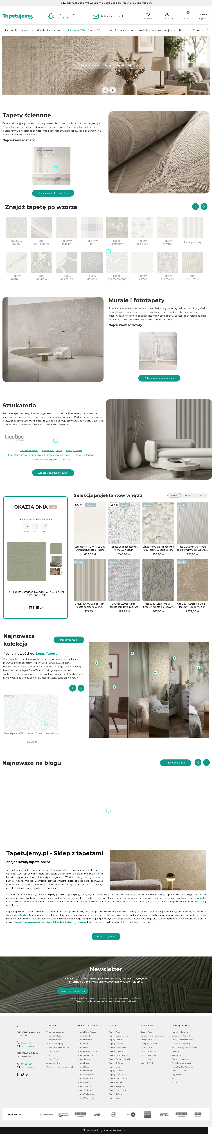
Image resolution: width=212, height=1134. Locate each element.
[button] (204, 14)
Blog (174, 1078)
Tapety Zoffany (116, 1094)
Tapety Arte (114, 1032)
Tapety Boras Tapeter (118, 1036)
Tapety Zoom (115, 1098)
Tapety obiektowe (54, 1040)
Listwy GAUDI (147, 1047)
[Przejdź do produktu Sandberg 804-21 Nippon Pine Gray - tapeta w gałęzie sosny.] (158, 523)
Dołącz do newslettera (72, 991)
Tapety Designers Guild (119, 1059)
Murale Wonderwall (86, 1098)
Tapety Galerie (115, 1071)
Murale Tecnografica (86, 1074)
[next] (112, 90)
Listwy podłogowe (84, 455)
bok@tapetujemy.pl (30, 1046)
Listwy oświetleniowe (58, 455)
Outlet (49, 1055)
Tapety (174, 495)
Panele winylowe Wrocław (58, 1067)
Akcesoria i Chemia (54, 1063)
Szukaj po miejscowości (182, 1040)
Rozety (67, 459)
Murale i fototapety (54, 1043)
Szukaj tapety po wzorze (57, 1047)
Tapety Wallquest (116, 1086)
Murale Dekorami (85, 1040)
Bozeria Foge (146, 1032)
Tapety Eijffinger (116, 1063)
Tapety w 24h (52, 1051)
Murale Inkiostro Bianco (88, 1051)
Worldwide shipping (181, 1043)
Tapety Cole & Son (117, 1051)
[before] (105, 90)
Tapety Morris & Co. (117, 1074)
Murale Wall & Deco (86, 1078)
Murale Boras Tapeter (87, 1032)
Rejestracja (176, 1055)
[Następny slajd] (204, 206)
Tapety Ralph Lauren (118, 1078)
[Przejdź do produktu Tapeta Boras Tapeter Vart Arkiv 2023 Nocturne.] (124, 523)
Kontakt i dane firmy (181, 1032)
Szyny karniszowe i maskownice (25, 455)
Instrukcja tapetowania (182, 1067)
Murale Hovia (83, 1047)
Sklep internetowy (103, 1130)
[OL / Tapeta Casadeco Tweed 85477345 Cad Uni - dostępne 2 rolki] (26, 562)
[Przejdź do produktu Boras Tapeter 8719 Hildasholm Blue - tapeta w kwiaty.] (31, 712)
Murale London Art (86, 1055)
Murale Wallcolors (85, 1086)
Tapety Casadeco (116, 1043)
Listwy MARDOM (148, 1055)
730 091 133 (26, 1043)
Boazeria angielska (52, 450)
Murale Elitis (83, 1043)
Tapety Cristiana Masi (118, 1055)
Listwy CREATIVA (149, 1040)
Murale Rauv (83, 1067)
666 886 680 (27, 1064)
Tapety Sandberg (116, 1082)
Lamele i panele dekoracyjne (153, 1036)
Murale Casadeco (85, 1036)
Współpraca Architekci (182, 1036)
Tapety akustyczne (54, 1036)
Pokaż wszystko (68, 639)
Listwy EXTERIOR (149, 1043)
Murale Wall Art (85, 1082)
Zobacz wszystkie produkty (53, 193)
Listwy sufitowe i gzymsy (45, 459)
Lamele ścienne (29, 450)
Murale (188, 495)
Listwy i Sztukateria (55, 1059)
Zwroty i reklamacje (181, 1059)
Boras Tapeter (47, 653)
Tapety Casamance (117, 1047)
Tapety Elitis (114, 1067)
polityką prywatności (126, 1001)
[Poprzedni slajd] (195, 206)
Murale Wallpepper (86, 1094)
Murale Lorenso (84, 1059)
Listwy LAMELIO (148, 1051)
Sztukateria (201, 495)
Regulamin (103, 998)
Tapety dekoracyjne (55, 1032)
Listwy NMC (146, 1059)
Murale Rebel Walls (86, 1071)
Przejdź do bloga (176, 762)
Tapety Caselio (115, 1040)
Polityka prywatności (181, 1063)
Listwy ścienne (74, 450)
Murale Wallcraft (85, 1090)
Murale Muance (84, 1063)
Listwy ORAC (147, 1063)
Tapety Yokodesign (117, 1090)
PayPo (175, 1082)
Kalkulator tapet (179, 1071)
